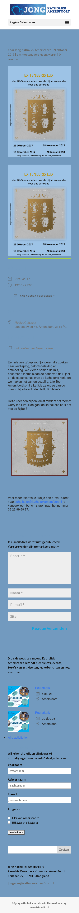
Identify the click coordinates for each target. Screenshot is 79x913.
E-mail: (13, 794)
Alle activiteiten (18, 737)
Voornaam (15, 765)
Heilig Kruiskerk (25, 322)
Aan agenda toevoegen (35, 295)
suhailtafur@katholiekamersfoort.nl (38, 501)
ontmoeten (24, 54)
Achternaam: (17, 779)
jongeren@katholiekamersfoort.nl (31, 883)
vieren (52, 54)
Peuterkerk (42, 687)
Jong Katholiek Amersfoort (33, 50)
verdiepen (40, 54)
